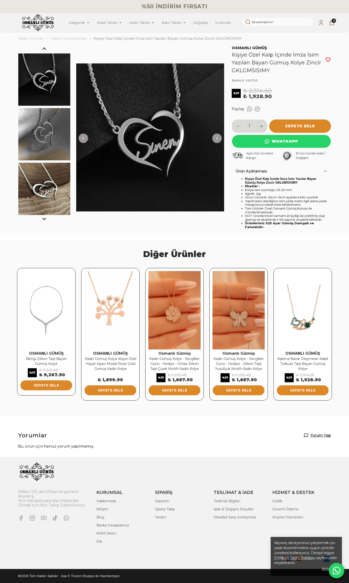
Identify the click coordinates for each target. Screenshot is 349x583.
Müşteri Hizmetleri (287, 517)
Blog (100, 517)
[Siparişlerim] (321, 23)
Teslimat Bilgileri (227, 501)
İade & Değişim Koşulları (234, 509)
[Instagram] (32, 518)
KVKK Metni (106, 533)
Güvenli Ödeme (285, 509)
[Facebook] (21, 518)
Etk (99, 541)
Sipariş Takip (165, 509)
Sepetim (162, 501)
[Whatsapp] (66, 518)
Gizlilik (277, 501)
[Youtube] (44, 518)
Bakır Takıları (172, 22)
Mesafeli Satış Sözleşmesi (235, 517)
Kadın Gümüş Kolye (69, 38)
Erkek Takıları (107, 22)
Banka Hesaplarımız (112, 525)
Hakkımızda (106, 501)
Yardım (160, 517)
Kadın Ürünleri (31, 38)
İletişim (102, 509)
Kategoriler (77, 22)
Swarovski (223, 22)
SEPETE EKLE (300, 126)
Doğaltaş (200, 22)
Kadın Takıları (139, 22)
